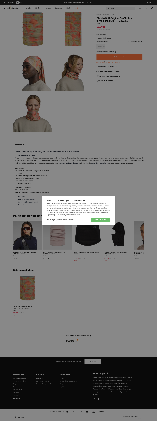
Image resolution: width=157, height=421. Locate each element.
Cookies (72, 210)
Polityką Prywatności (59, 210)
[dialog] (78, 210)
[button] (60, 220)
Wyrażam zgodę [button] (100, 219)
